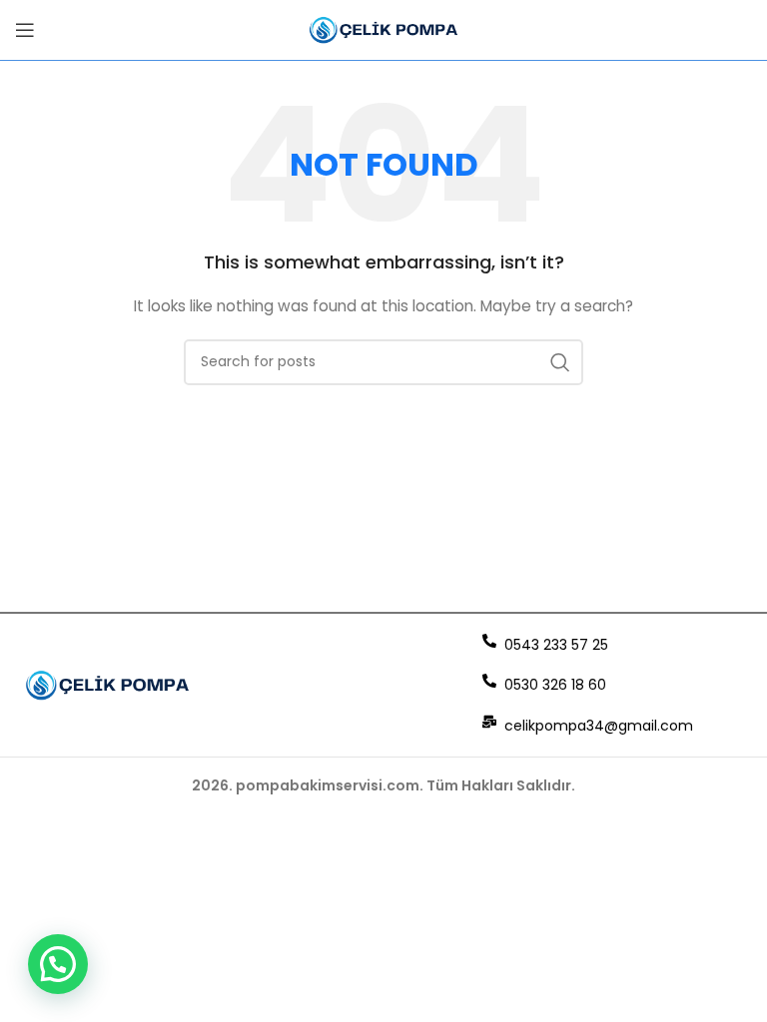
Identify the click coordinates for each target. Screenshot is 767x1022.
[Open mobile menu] (25, 30)
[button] (58, 964)
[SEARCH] (560, 362)
